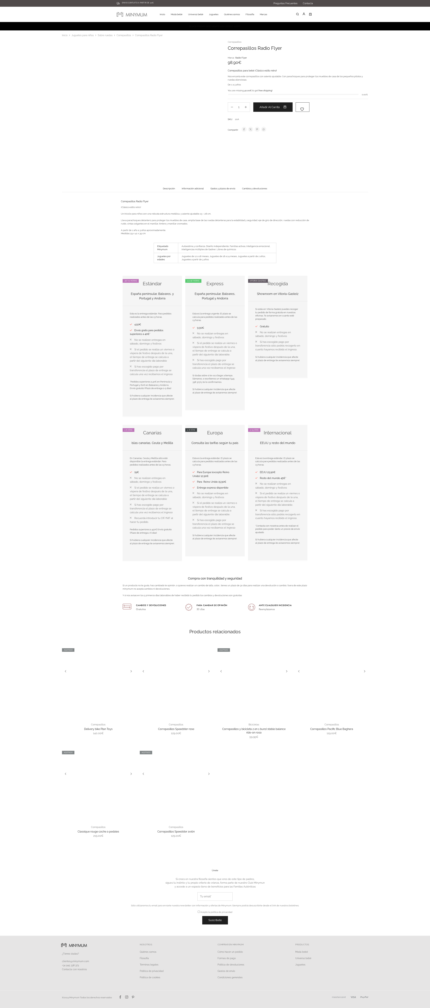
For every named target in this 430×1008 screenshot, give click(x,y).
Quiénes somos (232, 14)
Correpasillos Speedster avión (176, 831)
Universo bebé (303, 958)
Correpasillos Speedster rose (176, 729)
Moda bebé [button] (176, 14)
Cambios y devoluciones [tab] (254, 188)
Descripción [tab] (169, 188)
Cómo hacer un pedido (230, 952)
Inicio (162, 14)
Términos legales (149, 964)
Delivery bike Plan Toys (98, 729)
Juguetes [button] (213, 14)
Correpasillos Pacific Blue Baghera (331, 729)
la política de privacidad (220, 912)
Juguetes (300, 964)
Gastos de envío (226, 971)
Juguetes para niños (83, 35)
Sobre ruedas (105, 35)
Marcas (263, 14)
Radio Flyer (241, 57)
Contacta (308, 3)
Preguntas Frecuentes (285, 3)
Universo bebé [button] (195, 14)
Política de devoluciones (231, 964)
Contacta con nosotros (74, 969)
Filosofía (250, 14)
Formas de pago (227, 958)
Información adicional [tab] (193, 188)
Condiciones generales (230, 977)
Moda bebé (301, 952)
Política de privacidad (152, 971)
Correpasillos (124, 35)
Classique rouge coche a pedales (98, 831)
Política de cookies (150, 977)
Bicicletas (254, 724)
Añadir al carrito (270, 107)
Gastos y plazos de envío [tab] (222, 188)
